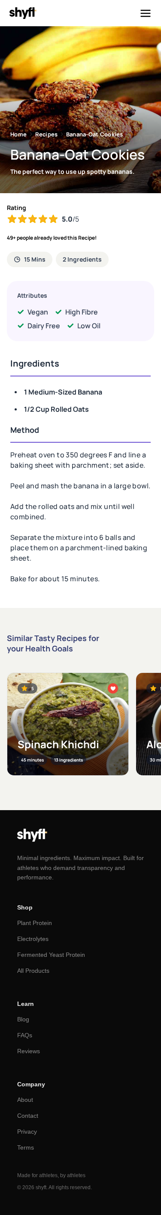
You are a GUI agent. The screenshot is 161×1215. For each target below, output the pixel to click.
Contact (27, 1115)
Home (18, 134)
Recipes (46, 134)
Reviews (28, 1051)
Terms (25, 1147)
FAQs (24, 1035)
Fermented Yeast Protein (51, 954)
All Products (33, 970)
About (25, 1099)
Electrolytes (33, 938)
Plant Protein (34, 922)
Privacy (27, 1131)
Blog (23, 1019)
